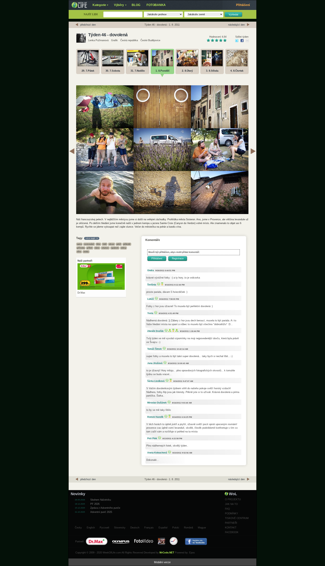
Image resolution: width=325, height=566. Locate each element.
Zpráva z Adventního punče (105, 507)
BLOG (136, 5)
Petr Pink (152, 438)
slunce (105, 248)
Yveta (150, 313)
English (91, 527)
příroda (80, 248)
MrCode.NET (166, 552)
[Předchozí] (72, 151)
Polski (175, 527)
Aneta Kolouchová (157, 452)
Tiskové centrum (237, 518)
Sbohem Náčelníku (100, 499)
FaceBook (231, 532)
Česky (78, 527)
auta (79, 244)
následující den (236, 24)
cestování (89, 244)
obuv (111, 244)
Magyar (202, 527)
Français (149, 527)
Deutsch (134, 527)
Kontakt (230, 527)
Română (188, 527)
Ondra (150, 270)
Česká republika (129, 40)
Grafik (114, 40)
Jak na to (231, 504)
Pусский (104, 527)
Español (163, 527)
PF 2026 (94, 503)
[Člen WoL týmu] (176, 330)
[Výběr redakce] (158, 283)
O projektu (233, 499)
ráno (97, 248)
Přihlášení (243, 5)
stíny (123, 248)
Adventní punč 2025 (101, 512)
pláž (119, 244)
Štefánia (151, 284)
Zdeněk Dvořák (155, 331)
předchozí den (88, 24)
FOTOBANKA (156, 5)
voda (86, 251)
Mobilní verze (162, 562)
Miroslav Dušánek (157, 402)
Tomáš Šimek (154, 349)
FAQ (227, 508)
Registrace (178, 258)
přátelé (126, 244)
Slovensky (119, 527)
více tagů (90, 238)
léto (98, 244)
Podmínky (231, 513)
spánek (114, 248)
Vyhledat (233, 14)
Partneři (231, 522)
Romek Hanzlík (155, 417)
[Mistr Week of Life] (161, 283)
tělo (79, 251)
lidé (104, 244)
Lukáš (150, 299)
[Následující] (253, 151)
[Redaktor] (169, 330)
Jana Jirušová (154, 363)
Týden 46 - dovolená (108, 34)
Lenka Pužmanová (98, 40)
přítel (89, 248)
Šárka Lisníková (156, 381)
